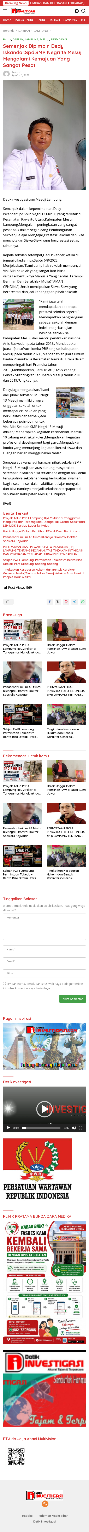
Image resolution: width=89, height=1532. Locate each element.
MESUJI (44, 39)
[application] (44, 1109)
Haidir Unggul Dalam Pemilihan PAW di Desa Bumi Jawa (41, 531)
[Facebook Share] (50, 602)
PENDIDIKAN (59, 39)
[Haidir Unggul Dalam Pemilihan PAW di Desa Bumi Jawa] (66, 630)
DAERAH (18, 39)
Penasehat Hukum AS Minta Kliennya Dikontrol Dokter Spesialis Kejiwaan (40, 539)
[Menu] (6, 10)
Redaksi (16, 72)
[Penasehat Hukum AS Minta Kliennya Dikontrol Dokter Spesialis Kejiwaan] (22, 672)
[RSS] (45, 1504)
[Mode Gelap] (76, 11)
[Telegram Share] (74, 602)
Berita (7, 39)
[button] (44, 1109)
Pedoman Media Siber (53, 1516)
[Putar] (8, 1128)
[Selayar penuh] (80, 1128)
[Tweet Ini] (58, 602)
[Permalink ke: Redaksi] (6, 73)
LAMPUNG (31, 39)
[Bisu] (74, 1128)
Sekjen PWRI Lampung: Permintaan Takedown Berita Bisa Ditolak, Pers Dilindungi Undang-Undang (42, 562)
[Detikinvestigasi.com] (22, 10)
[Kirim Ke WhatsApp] (83, 602)
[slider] (41, 1128)
